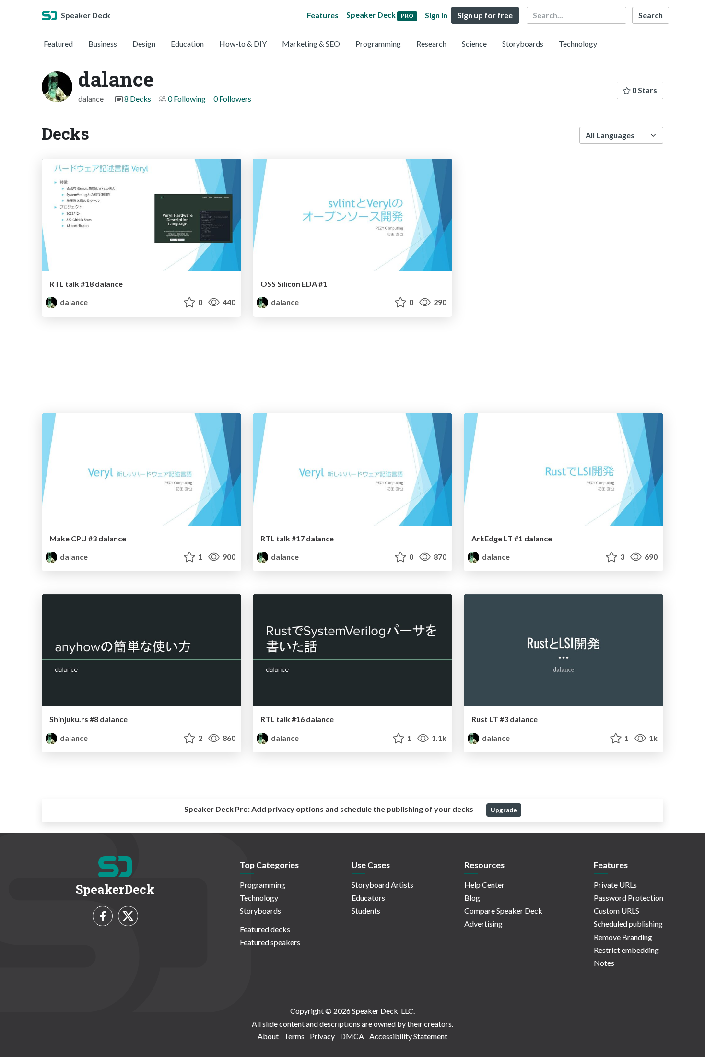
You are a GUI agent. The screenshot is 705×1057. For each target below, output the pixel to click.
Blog (472, 897)
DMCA (352, 1036)
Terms (294, 1036)
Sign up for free (485, 15)
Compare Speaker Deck (503, 910)
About (268, 1036)
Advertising (483, 923)
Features (323, 15)
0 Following (187, 98)
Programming (378, 43)
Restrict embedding (626, 949)
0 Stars (644, 89)
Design (143, 43)
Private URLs (615, 884)
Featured (58, 43)
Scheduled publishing (628, 923)
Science (474, 43)
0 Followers (232, 98)
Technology (578, 43)
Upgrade (504, 810)
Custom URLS (616, 910)
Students (366, 910)
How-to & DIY (243, 43)
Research (431, 43)
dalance (73, 301)
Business (102, 43)
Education (187, 43)
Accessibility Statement (408, 1036)
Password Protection (628, 897)
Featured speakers (270, 942)
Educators (368, 897)
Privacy (322, 1036)
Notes (604, 962)
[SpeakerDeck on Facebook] (103, 916)
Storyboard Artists (382, 884)
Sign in (436, 15)
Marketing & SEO (311, 43)
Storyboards (522, 43)
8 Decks (137, 98)
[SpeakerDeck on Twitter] (128, 916)
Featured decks (265, 929)
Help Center (484, 884)
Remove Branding (623, 936)
